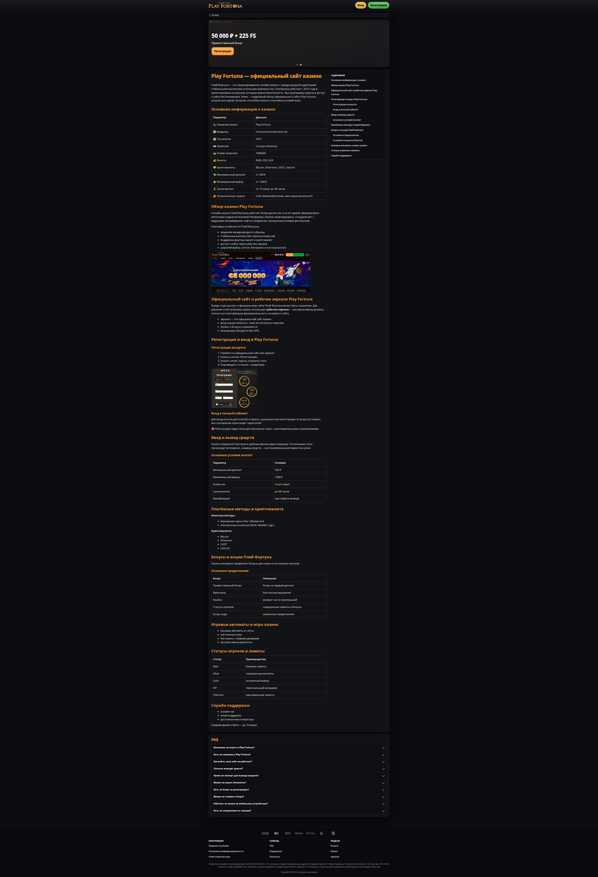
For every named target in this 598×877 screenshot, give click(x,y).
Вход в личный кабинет (345, 109)
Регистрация (378, 5)
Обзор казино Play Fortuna (345, 85)
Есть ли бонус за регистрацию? (231, 789)
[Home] (225, 5)
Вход (361, 5)
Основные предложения (346, 135)
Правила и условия (219, 845)
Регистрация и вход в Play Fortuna (349, 99)
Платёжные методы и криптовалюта (350, 124)
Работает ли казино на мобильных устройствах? (241, 803)
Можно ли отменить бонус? (229, 796)
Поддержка (276, 851)
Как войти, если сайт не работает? (233, 761)
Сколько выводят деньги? (228, 768)
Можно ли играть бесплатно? (230, 782)
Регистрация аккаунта (345, 104)
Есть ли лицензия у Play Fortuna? (232, 754)
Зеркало (335, 856)
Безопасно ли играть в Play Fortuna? (234, 747)
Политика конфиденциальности (226, 851)
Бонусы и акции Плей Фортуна (347, 130)
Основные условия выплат (347, 119)
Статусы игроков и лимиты (345, 150)
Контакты (275, 856)
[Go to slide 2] (301, 64)
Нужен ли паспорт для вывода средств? (236, 775)
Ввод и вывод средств (342, 114)
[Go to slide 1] (297, 64)
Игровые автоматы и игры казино (349, 145)
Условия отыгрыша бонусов (348, 140)
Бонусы (334, 845)
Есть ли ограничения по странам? (232, 810)
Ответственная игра (219, 856)
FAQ (272, 845)
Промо (334, 851)
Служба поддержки (341, 155)
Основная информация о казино (348, 80)
